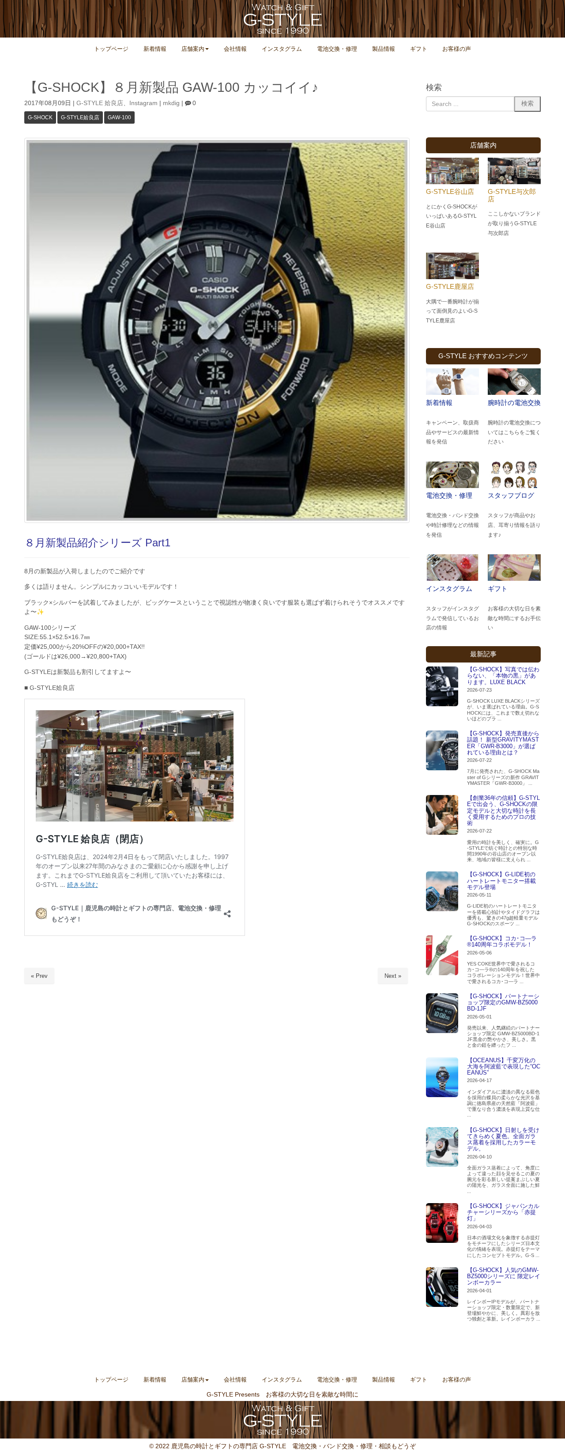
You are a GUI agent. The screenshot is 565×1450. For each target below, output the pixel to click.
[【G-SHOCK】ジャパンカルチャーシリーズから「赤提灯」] (442, 1223)
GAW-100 (119, 117)
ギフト (498, 588)
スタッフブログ (511, 495)
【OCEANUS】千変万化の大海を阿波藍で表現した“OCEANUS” (503, 1066)
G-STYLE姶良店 (80, 117)
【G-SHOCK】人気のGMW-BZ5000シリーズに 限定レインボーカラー (503, 1276)
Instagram (143, 103)
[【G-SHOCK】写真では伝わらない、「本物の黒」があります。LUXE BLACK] (442, 686)
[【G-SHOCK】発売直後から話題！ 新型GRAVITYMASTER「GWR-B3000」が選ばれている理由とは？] (442, 750)
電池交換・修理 (449, 495)
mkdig (171, 103)
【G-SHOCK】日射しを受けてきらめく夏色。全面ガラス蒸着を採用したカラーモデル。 (503, 1139)
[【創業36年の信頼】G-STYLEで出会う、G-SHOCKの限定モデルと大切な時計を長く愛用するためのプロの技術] (442, 815)
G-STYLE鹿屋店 (450, 286)
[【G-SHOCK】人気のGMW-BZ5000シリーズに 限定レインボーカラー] (442, 1287)
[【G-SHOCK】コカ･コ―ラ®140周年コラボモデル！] (442, 955)
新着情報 (439, 402)
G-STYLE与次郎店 (512, 195)
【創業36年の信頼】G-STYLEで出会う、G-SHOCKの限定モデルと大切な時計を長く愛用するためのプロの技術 (503, 810)
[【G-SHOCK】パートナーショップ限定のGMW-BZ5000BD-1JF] (442, 1013)
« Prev (39, 976)
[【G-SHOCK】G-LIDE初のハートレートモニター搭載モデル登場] (442, 891)
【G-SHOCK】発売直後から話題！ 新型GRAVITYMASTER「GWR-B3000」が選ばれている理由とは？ (503, 743)
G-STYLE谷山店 (450, 191)
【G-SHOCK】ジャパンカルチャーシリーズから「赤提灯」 (503, 1212)
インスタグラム (449, 588)
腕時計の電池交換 (514, 402)
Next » (392, 976)
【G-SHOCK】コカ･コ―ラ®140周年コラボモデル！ (502, 941)
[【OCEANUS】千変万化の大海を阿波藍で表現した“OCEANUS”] (442, 1077)
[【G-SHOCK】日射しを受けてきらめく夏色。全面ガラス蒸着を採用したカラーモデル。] (442, 1147)
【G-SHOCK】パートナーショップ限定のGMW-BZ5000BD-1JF (503, 1002)
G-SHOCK (40, 117)
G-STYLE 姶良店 (99, 103)
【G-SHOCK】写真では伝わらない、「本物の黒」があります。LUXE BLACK (503, 675)
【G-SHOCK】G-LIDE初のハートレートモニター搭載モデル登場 (501, 880)
